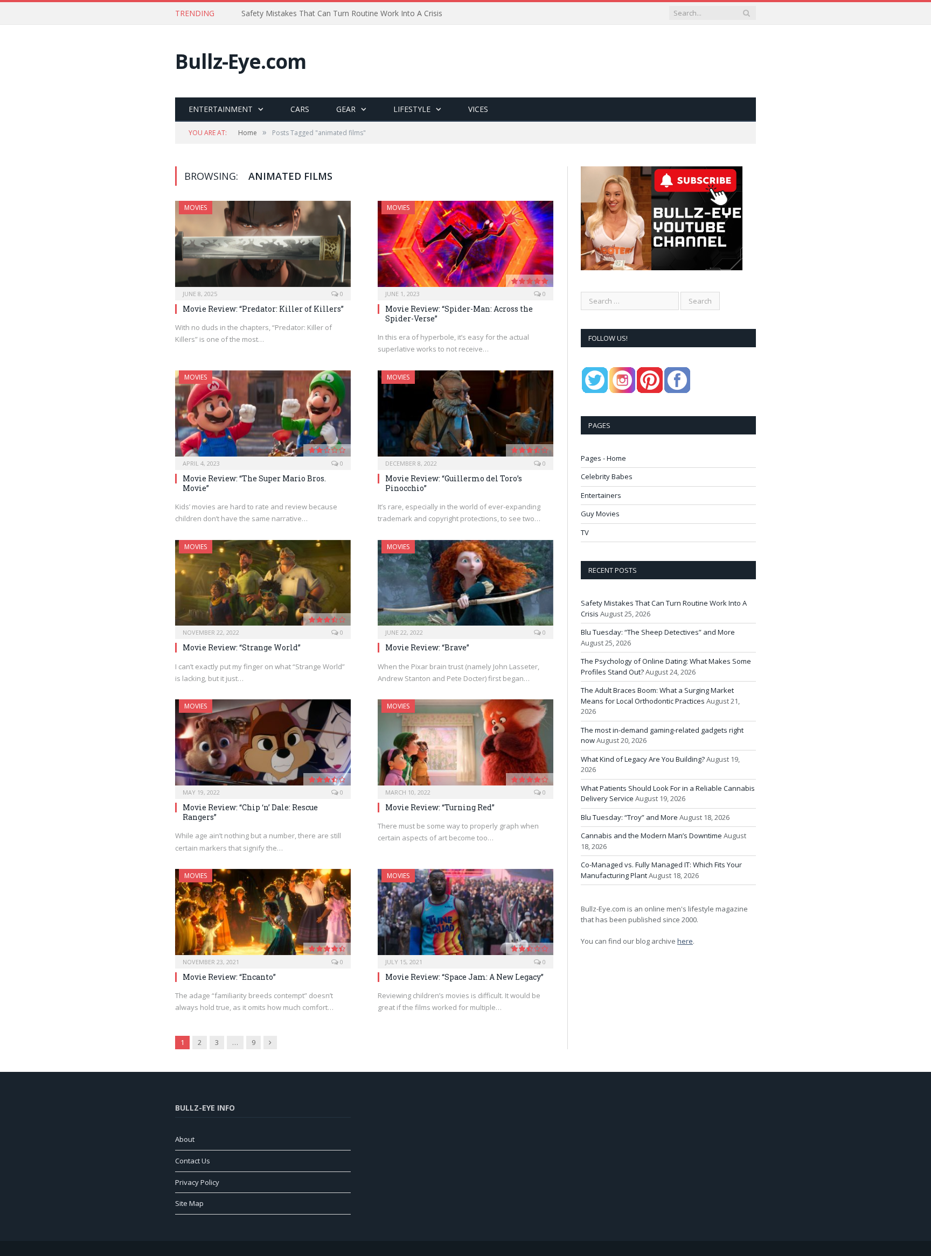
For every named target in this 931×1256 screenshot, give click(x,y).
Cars (299, 109)
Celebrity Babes (607, 476)
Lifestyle (411, 109)
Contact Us (192, 1161)
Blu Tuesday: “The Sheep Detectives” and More (323, 13)
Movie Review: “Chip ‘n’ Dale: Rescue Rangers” (250, 812)
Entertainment (221, 109)
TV (585, 532)
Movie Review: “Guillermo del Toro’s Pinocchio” (453, 483)
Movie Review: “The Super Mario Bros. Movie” (254, 483)
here (685, 941)
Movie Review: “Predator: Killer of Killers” (263, 309)
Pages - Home (603, 458)
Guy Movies (600, 513)
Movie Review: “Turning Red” (440, 807)
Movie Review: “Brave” (427, 647)
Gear (346, 109)
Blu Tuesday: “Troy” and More (629, 817)
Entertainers (601, 495)
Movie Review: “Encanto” (229, 977)
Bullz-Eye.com (240, 61)
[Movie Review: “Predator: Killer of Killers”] (263, 247)
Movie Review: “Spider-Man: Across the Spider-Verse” (459, 314)
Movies (195, 207)
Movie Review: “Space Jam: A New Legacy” (464, 977)
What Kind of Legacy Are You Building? (643, 759)
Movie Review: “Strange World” (242, 647)
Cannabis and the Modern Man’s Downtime (651, 835)
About (184, 1139)
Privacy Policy (197, 1182)
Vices (478, 109)
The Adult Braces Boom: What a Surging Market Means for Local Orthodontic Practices (657, 695)
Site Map (189, 1203)
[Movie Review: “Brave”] (465, 586)
